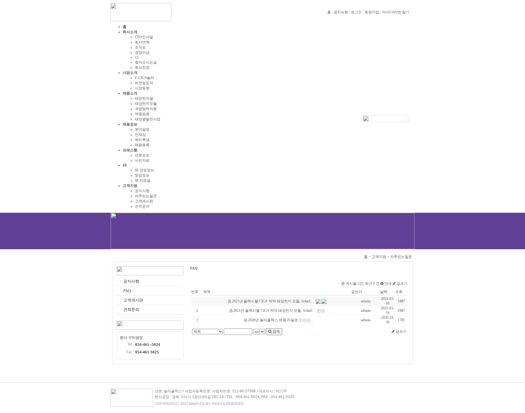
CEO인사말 (144, 37)
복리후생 (142, 140)
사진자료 (142, 160)
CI (137, 57)
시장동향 (142, 88)
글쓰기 (401, 283)
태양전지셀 (144, 98)
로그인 (356, 12)
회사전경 (142, 67)
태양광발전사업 (147, 119)
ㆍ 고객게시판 (130, 300)
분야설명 (142, 129)
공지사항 (341, 12)
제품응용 (142, 114)
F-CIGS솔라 (144, 78)
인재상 (140, 135)
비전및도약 (144, 83)
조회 (399, 292)
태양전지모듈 (146, 104)
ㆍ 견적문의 (128, 309)
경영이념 (142, 52)
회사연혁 (142, 42)
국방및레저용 (146, 109)
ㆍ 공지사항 (128, 281)
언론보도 (142, 155)
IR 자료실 (142, 180)
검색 (276, 331)
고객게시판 (144, 201)
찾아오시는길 (146, 62)
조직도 (140, 47)
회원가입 (372, 12)
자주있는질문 (146, 196)
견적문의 (142, 206)
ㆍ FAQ (124, 290)
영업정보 (142, 175)
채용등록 (142, 145)
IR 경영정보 (144, 170)
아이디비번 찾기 (395, 12)
